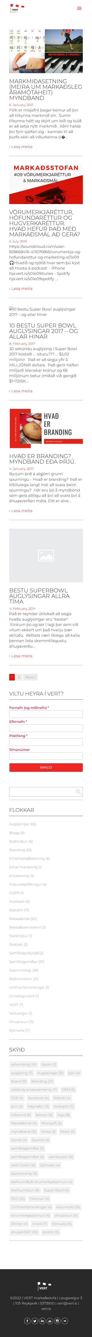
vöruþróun (66, 1215)
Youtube (50, 1321)
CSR (17, 1098)
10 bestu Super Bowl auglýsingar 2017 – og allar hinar (43, 331)
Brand (19, 1081)
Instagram (57, 1321)
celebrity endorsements (34, 1090)
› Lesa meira (21, 146)
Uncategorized (21, 996)
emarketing (19, 876)
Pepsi (67, 1132)
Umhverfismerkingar (27, 987)
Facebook (27, 1321)
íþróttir (51, 1232)
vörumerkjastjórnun (30, 1215)
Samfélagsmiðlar (23, 962)
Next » (30, 677)
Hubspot (64, 1106)
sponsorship (24, 1173)
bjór (74, 1073)
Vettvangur (18, 1013)
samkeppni (61, 1157)
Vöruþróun (18, 1022)
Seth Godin (23, 1165)
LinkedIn (42, 1321)
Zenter (19, 1224)
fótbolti (62, 1098)
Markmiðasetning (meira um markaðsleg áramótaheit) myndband (45, 89)
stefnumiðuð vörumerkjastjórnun (41, 1182)
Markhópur (18, 936)
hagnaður (38, 1106)
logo (63, 1115)
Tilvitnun (39, 1199)
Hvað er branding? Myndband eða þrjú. (42, 459)
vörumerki (68, 1207)
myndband (23, 1132)
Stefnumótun (20, 979)
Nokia (48, 1132)
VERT (13, 1005)
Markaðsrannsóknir (25, 927)
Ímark (39, 1224)
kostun (44, 1115)
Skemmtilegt (20, 970)
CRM (68, 1090)
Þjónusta (16, 1030)
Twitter (35, 1321)
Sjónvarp (50, 1165)
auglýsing (22, 1073)
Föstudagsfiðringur (25, 884)
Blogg (14, 833)
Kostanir (16, 910)
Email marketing (23, 867)
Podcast (16, 944)
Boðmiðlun (18, 841)
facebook (38, 1098)
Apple (48, 1064)
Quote (19, 1140)
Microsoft (51, 1123)
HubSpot (17, 901)
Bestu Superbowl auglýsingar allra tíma (39, 596)
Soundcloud (65, 1321)
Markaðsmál (19, 919)
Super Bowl (56, 1190)
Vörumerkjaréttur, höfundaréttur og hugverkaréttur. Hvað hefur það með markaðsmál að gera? (44, 223)
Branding (17, 850)
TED (18, 1199)
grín (17, 1106)
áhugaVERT (24, 1232)
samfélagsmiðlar (27, 1148)
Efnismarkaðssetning (27, 858)
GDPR (14, 893)
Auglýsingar (19, 824)
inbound (21, 1115)
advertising (24, 1064)
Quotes (40, 1140)
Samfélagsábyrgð (24, 953)
